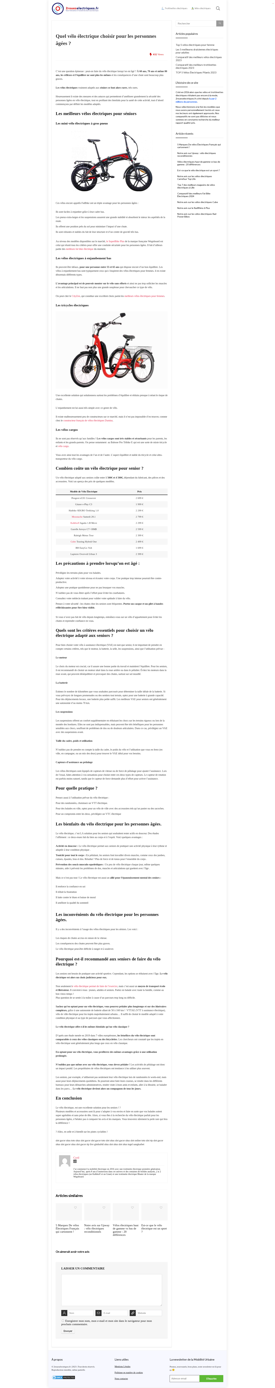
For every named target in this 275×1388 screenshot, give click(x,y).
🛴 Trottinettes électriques (174, 8)
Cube (73, 541)
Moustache (77, 516)
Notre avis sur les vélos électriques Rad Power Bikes (196, 215)
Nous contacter (121, 1378)
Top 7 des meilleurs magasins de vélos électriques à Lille (196, 186)
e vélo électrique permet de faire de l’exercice (94, 986)
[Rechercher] (219, 23)
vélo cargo (63, 446)
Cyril (76, 1157)
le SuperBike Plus (115, 241)
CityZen (76, 296)
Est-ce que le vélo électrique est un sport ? (154, 1228)
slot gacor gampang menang (272, 3)
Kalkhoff (75, 523)
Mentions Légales (122, 1366)
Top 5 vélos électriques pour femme (195, 44)
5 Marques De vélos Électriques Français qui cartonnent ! (67, 1228)
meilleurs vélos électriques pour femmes (144, 296)
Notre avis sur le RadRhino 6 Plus (193, 208)
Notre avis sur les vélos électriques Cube (197, 202)
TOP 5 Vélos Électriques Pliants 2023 (196, 72)
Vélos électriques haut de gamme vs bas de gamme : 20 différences (125, 1230)
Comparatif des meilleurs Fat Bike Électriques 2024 (193, 195)
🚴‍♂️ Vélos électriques (201, 8)
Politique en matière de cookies (129, 1372)
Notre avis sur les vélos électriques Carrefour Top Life (194, 177)
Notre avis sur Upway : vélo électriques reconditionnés (96, 1228)
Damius (109, 420)
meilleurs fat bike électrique (79, 249)
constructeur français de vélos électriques (83, 420)
